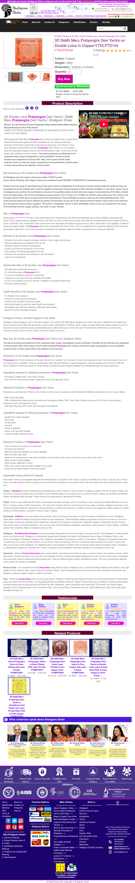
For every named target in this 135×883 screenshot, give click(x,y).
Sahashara (17, 490)
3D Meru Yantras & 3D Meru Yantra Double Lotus (76, 36)
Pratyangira (36, 116)
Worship (106, 22)
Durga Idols (45, 567)
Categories (64, 22)
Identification (80, 22)
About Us (36, 22)
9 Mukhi (19, 516)
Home (25, 22)
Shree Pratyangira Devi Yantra (112, 36)
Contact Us (49, 22)
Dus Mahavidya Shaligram (27, 533)
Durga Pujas (25, 578)
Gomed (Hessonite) (31, 553)
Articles (93, 22)
